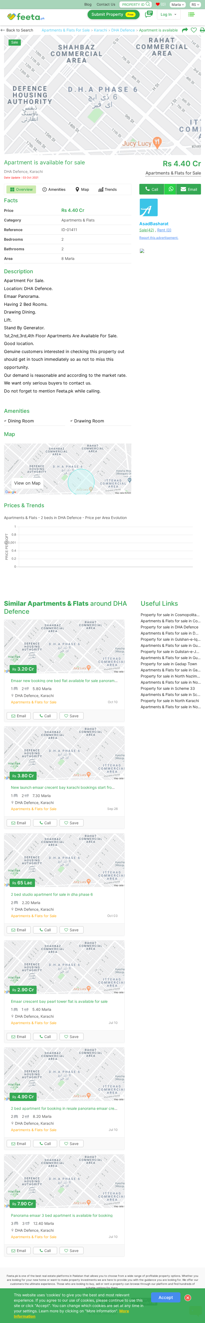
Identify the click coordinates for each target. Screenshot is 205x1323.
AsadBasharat (153, 223)
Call (154, 189)
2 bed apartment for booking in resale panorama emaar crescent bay (71, 1108)
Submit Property (112, 14)
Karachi (100, 30)
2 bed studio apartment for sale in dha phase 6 (52, 894)
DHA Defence (123, 30)
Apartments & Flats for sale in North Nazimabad (171, 682)
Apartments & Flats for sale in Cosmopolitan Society (171, 621)
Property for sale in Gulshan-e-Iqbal (171, 639)
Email (192, 189)
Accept (166, 1297)
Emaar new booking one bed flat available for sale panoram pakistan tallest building (84, 680)
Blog (88, 4)
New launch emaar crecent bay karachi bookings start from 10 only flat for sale (80, 787)
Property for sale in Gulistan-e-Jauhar (171, 651)
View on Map (27, 483)
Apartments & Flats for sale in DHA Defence (171, 633)
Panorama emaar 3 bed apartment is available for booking (62, 1215)
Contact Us (106, 4)
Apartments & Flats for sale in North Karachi (171, 706)
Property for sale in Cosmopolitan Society (171, 614)
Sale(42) (146, 230)
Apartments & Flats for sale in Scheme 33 (171, 694)
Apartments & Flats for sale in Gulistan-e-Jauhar (171, 657)
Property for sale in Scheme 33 (168, 688)
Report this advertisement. (158, 238)
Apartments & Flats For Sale (66, 30)
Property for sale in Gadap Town (169, 664)
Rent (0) (164, 230)
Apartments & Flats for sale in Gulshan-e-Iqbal (171, 645)
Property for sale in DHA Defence (169, 627)
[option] (102, 95)
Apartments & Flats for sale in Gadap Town (171, 670)
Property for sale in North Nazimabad (171, 676)
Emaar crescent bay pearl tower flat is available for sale (59, 1001)
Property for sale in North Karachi (170, 700)
